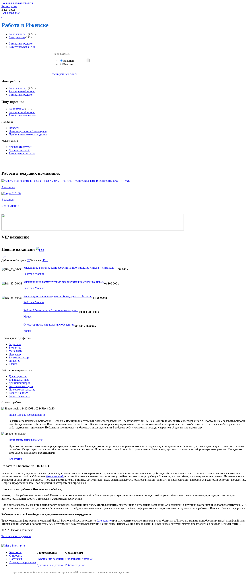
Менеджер (15, 350)
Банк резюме (17, 37)
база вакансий (55, 476)
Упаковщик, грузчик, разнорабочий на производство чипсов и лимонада (69, 267)
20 (28, 260)
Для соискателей (19, 150)
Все (3, 257)
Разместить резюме (20, 43)
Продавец (15, 354)
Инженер (14, 360)
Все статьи (15, 458)
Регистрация (9, 6)
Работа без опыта (19, 396)
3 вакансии (8, 187)
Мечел (28, 316)
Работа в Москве (34, 273)
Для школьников (19, 379)
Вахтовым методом (21, 386)
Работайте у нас (75, 565)
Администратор (19, 357)
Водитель (15, 344)
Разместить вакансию (22, 46)
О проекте (15, 555)
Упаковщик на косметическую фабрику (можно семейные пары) (64, 281)
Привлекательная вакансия (25, 439)
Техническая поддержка (16, 536)
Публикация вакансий (51, 558)
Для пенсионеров (19, 382)
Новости (14, 127)
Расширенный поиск (22, 91)
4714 (45, 260)
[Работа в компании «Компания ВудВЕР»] (11, 193)
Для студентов (18, 376)
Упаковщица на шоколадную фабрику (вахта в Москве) (58, 296)
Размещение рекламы (22, 153)
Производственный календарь (27, 131)
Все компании (10, 205)
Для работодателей (20, 146)
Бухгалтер (15, 347)
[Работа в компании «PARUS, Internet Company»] (65, 180)
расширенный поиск (64, 74)
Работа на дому (18, 392)
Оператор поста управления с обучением (49, 324)
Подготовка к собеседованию (27, 414)
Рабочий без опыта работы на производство (51, 310)
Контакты (15, 552)
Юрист (13, 364)
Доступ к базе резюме (50, 565)
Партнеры (15, 558)
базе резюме (104, 520)
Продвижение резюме (79, 558)
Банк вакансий (18, 34)
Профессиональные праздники (28, 134)
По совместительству (22, 389)
